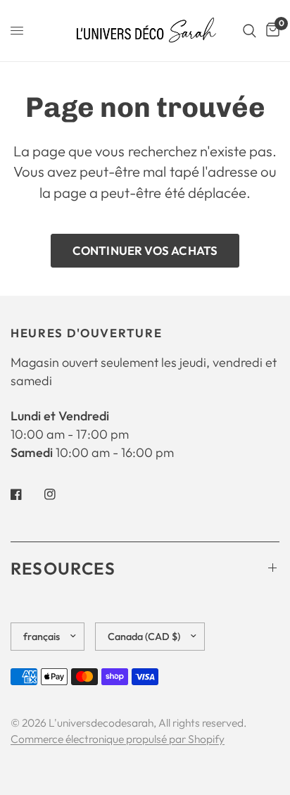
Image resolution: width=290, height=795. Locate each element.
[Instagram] (59, 494)
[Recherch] (249, 30)
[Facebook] (26, 494)
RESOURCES (63, 568)
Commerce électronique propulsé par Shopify (118, 739)
